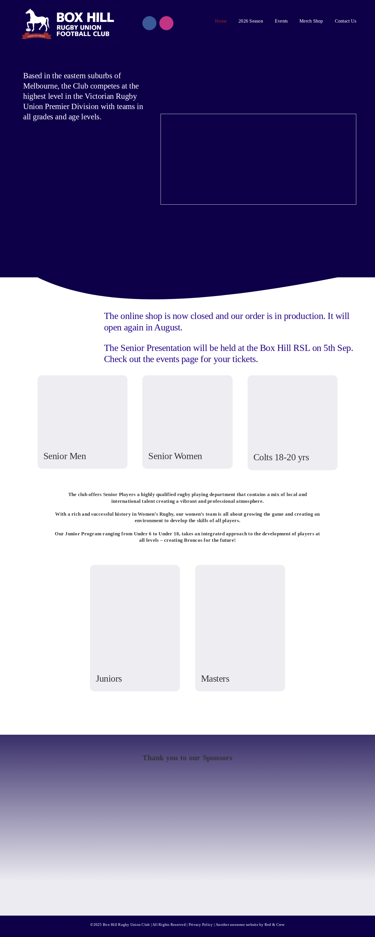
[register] (49, 273)
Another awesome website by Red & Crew (250, 924)
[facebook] (149, 23)
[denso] (143, 797)
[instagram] (166, 23)
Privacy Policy (201, 924)
